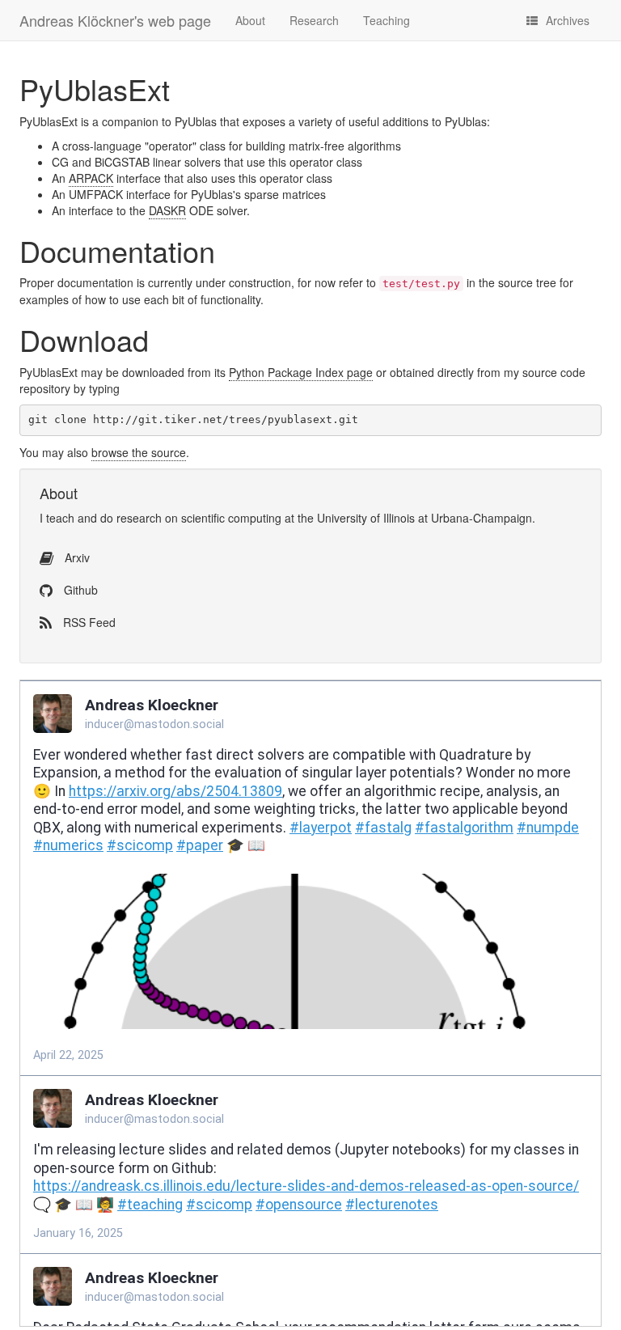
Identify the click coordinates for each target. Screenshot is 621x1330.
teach (60, 518)
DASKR (167, 210)
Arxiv (75, 557)
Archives (567, 20)
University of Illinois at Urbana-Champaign (424, 518)
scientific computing (231, 518)
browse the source (138, 452)
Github (79, 590)
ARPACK (91, 178)
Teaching (386, 20)
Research (314, 20)
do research (131, 518)
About (250, 20)
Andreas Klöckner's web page (115, 20)
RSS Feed (88, 622)
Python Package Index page (301, 372)
